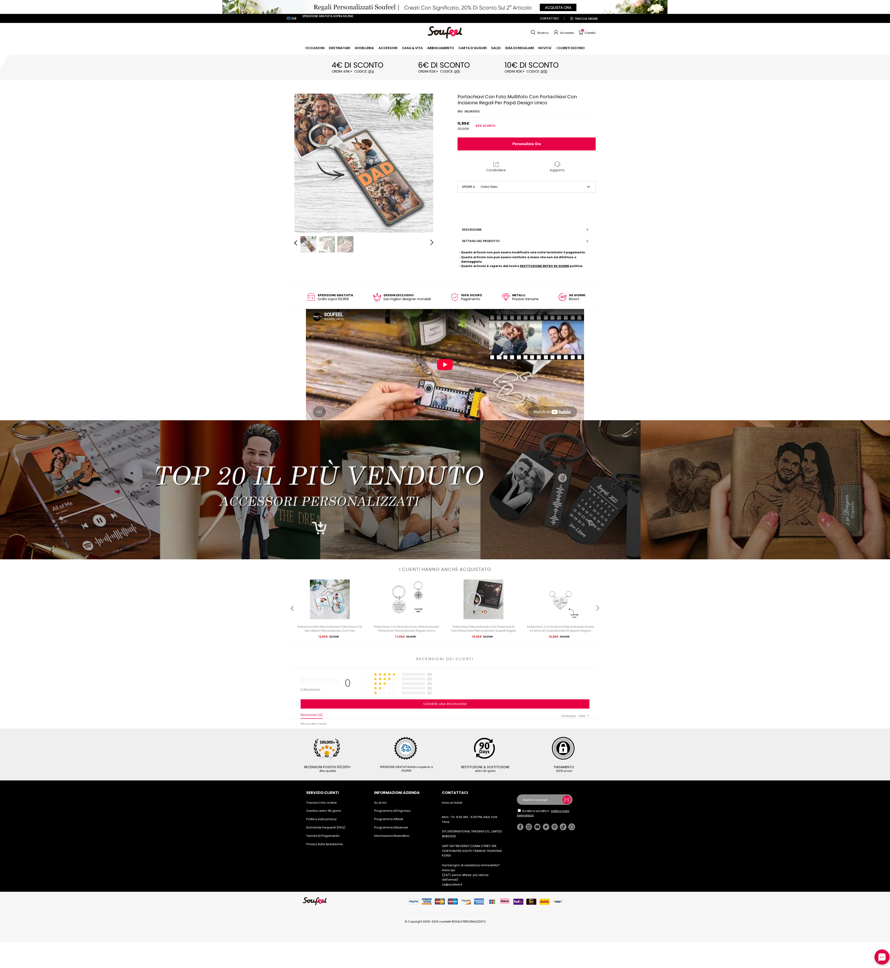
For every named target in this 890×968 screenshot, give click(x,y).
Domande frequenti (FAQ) (325, 827)
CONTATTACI (549, 18)
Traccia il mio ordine (321, 802)
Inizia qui (448, 870)
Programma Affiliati (388, 819)
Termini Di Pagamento (323, 836)
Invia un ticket (452, 802)
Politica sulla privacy (321, 819)
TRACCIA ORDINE (586, 19)
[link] (314, 48)
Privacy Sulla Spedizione (324, 844)
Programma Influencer (391, 827)
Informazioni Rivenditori (391, 836)
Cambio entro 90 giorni (323, 811)
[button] (539, 32)
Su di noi (380, 802)
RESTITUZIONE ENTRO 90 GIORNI (544, 266)
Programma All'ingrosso (392, 811)
